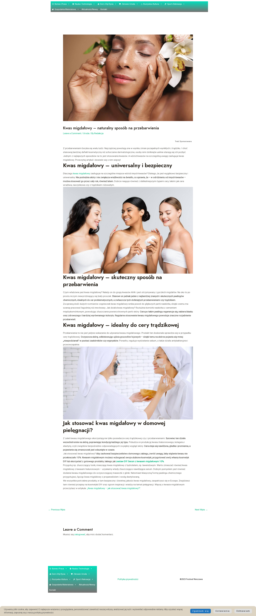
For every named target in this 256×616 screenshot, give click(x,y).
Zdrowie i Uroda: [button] (128, 4)
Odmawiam (243, 611)
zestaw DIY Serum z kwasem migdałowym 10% (140, 461)
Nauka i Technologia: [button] (83, 4)
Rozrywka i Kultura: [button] (151, 4)
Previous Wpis (56, 509)
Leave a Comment (72, 133)
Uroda (86, 133)
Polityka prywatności (128, 579)
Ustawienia (222, 611)
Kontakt (104, 9)
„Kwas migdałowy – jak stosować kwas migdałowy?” (113, 488)
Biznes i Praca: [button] (61, 4)
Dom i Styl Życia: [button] (107, 4)
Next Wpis (201, 509)
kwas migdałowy (81, 173)
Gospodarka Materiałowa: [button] (65, 9)
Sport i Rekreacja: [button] (174, 4)
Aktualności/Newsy (90, 9)
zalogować (79, 534)
